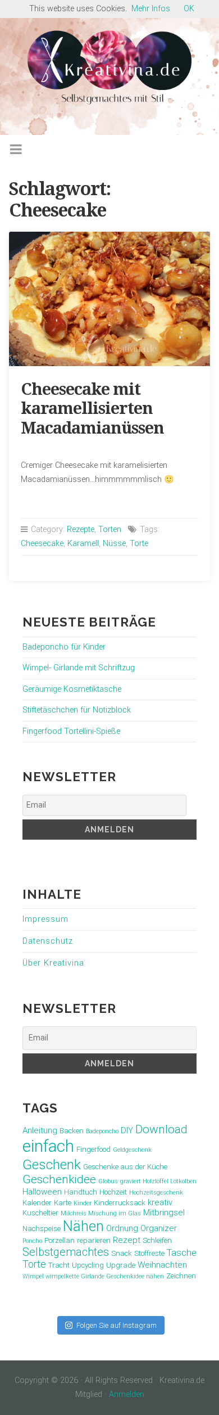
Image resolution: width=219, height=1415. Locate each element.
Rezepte (80, 529)
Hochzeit (113, 1192)
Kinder (83, 1203)
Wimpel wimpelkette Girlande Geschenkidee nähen (93, 1276)
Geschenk (51, 1164)
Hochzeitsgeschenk (156, 1192)
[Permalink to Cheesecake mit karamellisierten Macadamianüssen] (110, 299)
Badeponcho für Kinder (64, 647)
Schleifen (157, 1240)
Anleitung (39, 1130)
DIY (127, 1130)
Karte (62, 1202)
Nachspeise (41, 1228)
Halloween (42, 1192)
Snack (121, 1253)
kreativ (160, 1202)
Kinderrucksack (119, 1202)
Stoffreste (149, 1253)
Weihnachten (162, 1265)
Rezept (126, 1240)
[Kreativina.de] (109, 67)
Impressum (45, 919)
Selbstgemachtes (65, 1252)
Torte (139, 543)
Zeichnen (181, 1276)
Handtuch (80, 1192)
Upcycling (88, 1265)
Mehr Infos (150, 8)
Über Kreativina (53, 963)
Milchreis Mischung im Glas (101, 1213)
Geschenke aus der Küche (125, 1166)
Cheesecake (42, 543)
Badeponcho (102, 1131)
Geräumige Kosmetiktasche (71, 689)
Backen (72, 1130)
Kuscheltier (40, 1213)
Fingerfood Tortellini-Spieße (71, 731)
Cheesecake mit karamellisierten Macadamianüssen (92, 409)
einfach (48, 1146)
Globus (108, 1181)
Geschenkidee (59, 1179)
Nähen (83, 1226)
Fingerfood (93, 1149)
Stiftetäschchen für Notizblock (76, 710)
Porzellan (59, 1240)
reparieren (94, 1240)
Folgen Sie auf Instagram (116, 1325)
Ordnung (122, 1228)
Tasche (182, 1252)
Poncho (32, 1241)
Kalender (37, 1202)
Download (161, 1129)
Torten (109, 529)
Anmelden (126, 1394)
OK (189, 8)
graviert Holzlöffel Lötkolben (158, 1181)
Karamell (83, 543)
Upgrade (120, 1265)
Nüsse (114, 543)
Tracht (59, 1265)
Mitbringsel (164, 1212)
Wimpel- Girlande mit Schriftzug (78, 668)
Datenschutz (47, 941)
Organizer (158, 1228)
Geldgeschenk (132, 1149)
